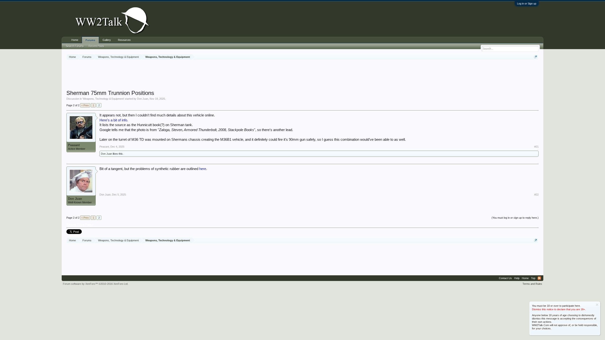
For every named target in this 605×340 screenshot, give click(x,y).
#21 (536, 146)
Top (533, 278)
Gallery (107, 39)
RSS (539, 278)
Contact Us (505, 278)
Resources (124, 39)
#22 (536, 194)
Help (516, 278)
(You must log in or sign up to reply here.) (515, 217)
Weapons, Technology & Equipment (103, 98)
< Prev (85, 105)
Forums (90, 40)
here (202, 169)
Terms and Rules (532, 283)
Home (74, 39)
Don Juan (142, 98)
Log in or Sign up (526, 3)
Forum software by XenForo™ (95, 283)
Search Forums (75, 46)
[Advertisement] (302, 75)
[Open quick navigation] (535, 56)
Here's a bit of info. (113, 120)
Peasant (74, 145)
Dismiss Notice (597, 304)
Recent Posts (96, 46)
